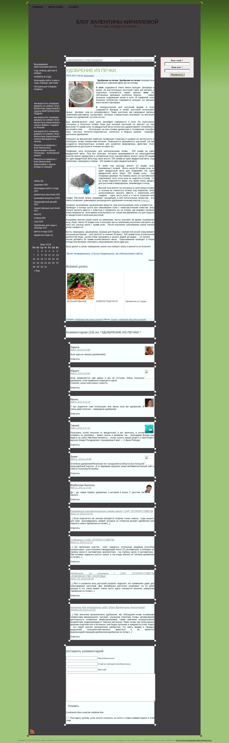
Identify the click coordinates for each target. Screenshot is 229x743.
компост (145, 200)
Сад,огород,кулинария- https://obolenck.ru (194, 740)
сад (36, 221)
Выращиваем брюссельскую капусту (45, 65)
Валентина (89, 75)
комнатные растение (44, 194)
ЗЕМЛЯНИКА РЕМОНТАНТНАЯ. (136, 60)
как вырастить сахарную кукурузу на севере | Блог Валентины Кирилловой (46, 106)
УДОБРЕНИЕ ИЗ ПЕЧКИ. (91, 70)
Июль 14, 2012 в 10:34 (81, 514)
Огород (114, 319)
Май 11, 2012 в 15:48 (80, 459)
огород (37, 218)
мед (36, 214)
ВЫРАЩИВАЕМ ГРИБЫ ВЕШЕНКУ (85, 60)
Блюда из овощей (43, 167)
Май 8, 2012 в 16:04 (80, 373)
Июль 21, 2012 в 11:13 (81, 542)
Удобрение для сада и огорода (89, 319)
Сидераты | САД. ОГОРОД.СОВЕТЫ (92, 539)
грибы (37, 181)
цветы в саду (40, 231)
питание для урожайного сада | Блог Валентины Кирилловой (107, 607)
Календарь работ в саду (46, 188)
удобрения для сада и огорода (132, 319)
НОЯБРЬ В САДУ (43, 77)
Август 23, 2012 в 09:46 (82, 579)
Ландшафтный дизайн (45, 202)
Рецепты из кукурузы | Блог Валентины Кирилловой (45, 148)
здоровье (38, 184)
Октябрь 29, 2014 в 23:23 (83, 610)
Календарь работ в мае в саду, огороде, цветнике (46, 81)
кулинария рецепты (44, 198)
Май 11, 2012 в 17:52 (80, 487)
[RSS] (32, 732)
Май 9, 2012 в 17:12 (80, 428)
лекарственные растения (47, 208)
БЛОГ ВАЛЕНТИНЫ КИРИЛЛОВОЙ (117, 22)
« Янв (37, 271)
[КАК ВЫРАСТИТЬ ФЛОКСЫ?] (149, 183)
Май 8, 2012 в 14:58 (80, 350)
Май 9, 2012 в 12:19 (80, 402)
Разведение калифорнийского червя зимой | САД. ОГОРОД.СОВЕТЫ (111, 511)
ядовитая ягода (42, 235)
